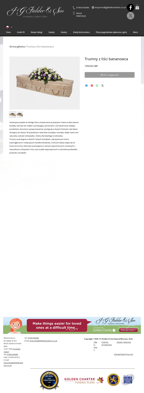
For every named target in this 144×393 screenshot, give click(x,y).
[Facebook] (130, 7)
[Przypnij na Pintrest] (92, 85)
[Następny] (128, 325)
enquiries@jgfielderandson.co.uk (43, 341)
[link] (137, 7)
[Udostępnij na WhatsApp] (97, 85)
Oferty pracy (95, 346)
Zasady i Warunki (124, 342)
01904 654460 (12, 354)
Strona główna (17, 46)
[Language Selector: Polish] (9, 27)
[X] (130, 15)
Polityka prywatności (107, 343)
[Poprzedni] (16, 325)
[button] (36, 32)
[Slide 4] (74, 329)
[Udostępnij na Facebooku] (86, 85)
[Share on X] (102, 85)
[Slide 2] (69, 329)
